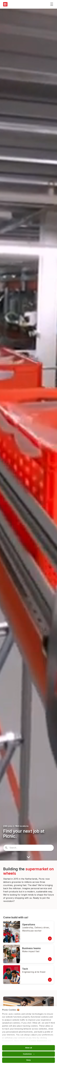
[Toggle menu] (52, 4)
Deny (28, 1060)
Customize (27, 1054)
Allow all (28, 1048)
